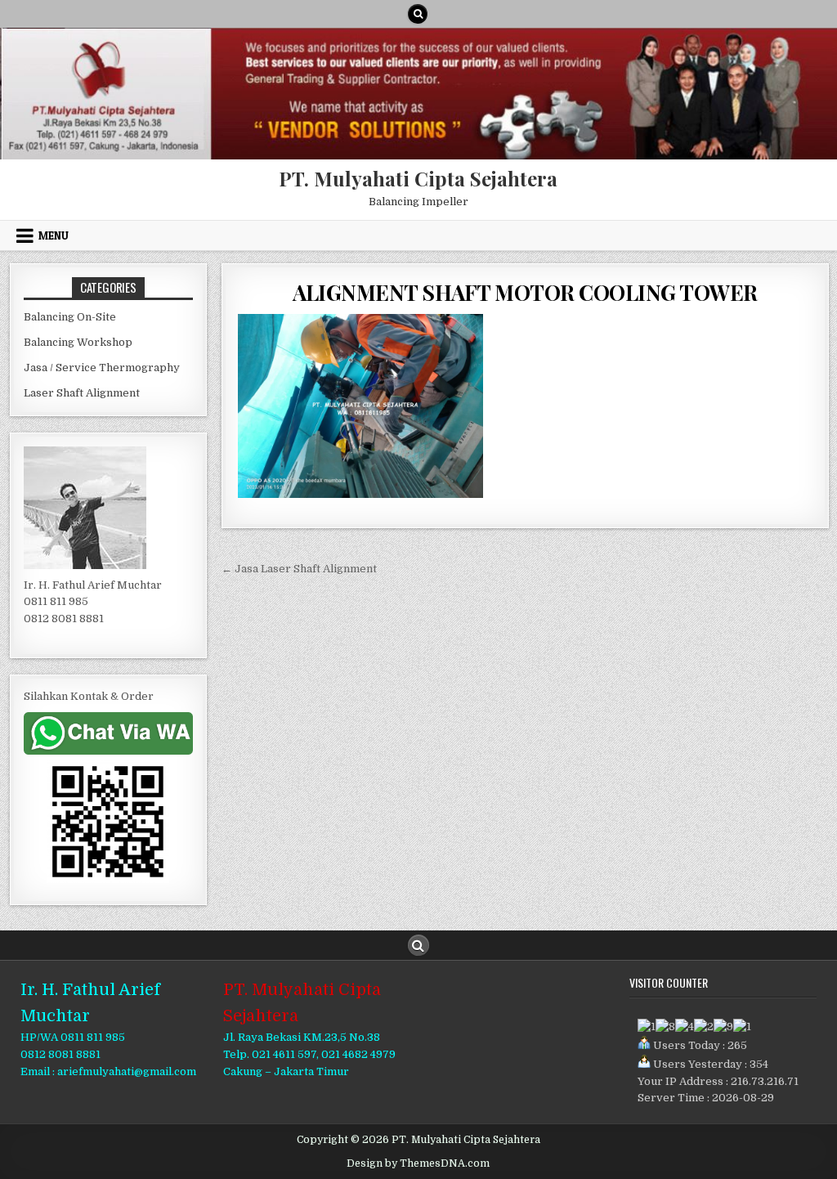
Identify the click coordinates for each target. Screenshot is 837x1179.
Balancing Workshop (78, 342)
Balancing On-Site (70, 317)
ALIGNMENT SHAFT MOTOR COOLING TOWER (525, 292)
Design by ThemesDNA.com (418, 1163)
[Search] (417, 14)
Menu (53, 235)
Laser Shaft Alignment (82, 393)
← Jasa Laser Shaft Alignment (299, 569)
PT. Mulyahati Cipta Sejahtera (418, 178)
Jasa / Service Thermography (102, 367)
